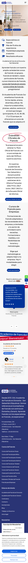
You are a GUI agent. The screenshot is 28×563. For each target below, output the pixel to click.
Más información (17, 29)
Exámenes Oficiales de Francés (11, 479)
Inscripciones (6, 505)
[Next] (16, 326)
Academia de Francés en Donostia (12, 492)
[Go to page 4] (16, 376)
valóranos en (7, 353)
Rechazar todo (14, 559)
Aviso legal (5, 514)
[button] (25, 2)
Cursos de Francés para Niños (10, 454)
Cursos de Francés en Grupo (10, 451)
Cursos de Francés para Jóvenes (11, 457)
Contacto (5, 502)
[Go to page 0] (11, 376)
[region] (14, 548)
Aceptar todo (14, 551)
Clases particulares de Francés (11, 473)
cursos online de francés (13, 86)
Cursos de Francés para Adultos (11, 460)
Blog (3, 508)
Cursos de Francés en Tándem (11, 464)
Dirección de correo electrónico (9, 531)
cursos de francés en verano (13, 84)
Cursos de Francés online (9, 476)
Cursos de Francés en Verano (10, 470)
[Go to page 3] (15, 376)
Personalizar (14, 555)
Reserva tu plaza (8, 29)
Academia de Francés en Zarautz (11, 495)
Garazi (11, 359)
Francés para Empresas (8, 482)
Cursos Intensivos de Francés (10, 467)
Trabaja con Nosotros (8, 511)
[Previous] (11, 326)
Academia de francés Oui (12, 344)
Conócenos (5, 499)
